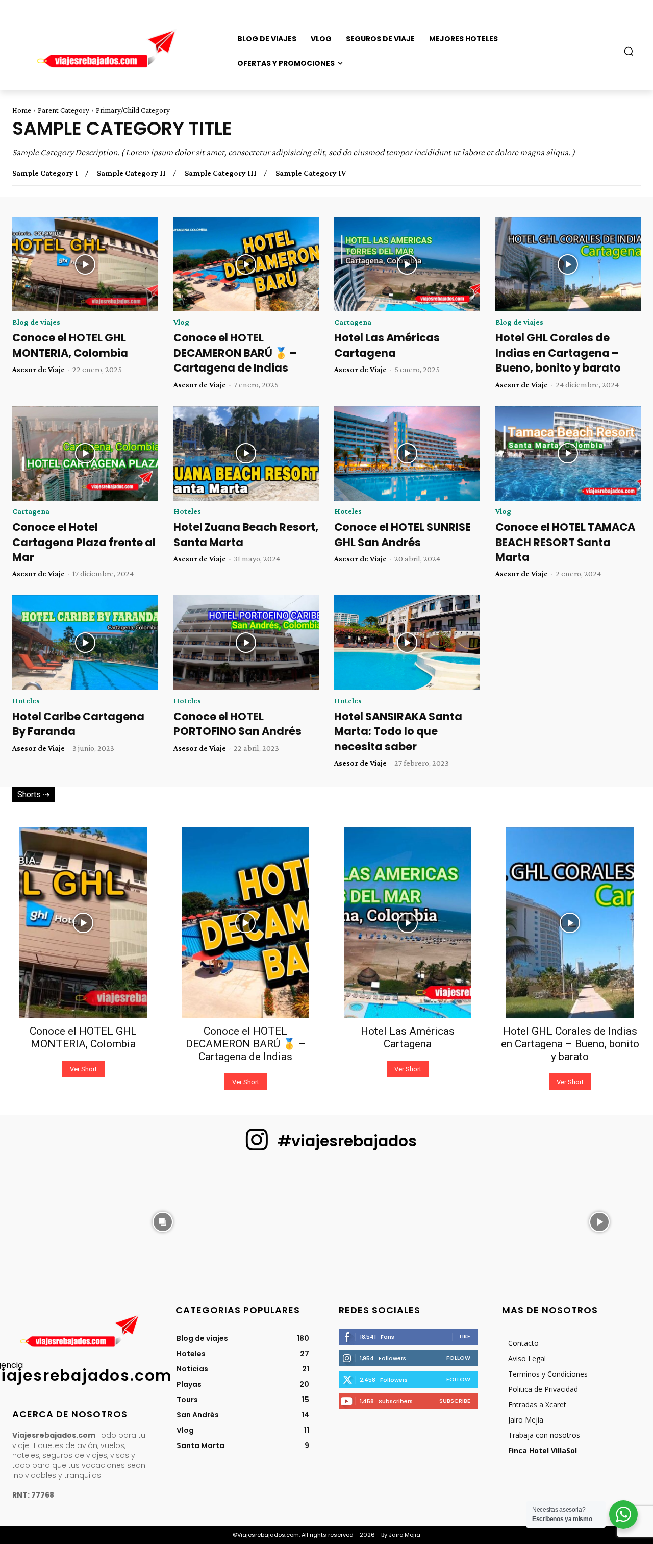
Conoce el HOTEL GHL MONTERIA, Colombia (70, 345)
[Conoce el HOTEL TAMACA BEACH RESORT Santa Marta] (568, 453)
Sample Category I (45, 173)
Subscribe (454, 1400)
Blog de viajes (36, 322)
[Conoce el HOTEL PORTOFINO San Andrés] (246, 642)
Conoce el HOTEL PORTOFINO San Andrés (237, 724)
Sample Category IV (310, 173)
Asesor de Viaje (38, 369)
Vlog (181, 322)
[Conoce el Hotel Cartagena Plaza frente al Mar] (85, 453)
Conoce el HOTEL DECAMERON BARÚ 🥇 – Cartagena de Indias (235, 352)
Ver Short (83, 1069)
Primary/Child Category (133, 110)
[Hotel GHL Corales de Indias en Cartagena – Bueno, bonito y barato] (568, 264)
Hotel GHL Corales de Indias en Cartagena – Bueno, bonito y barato (558, 352)
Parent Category (63, 110)
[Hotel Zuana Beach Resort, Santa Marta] (246, 453)
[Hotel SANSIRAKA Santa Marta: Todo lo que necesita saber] (407, 642)
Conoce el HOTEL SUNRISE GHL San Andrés (402, 534)
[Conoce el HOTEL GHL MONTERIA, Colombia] (85, 264)
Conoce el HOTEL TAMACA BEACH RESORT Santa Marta (565, 542)
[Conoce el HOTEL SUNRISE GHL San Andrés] (407, 453)
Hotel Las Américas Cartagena (387, 345)
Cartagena (352, 322)
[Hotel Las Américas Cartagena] (407, 264)
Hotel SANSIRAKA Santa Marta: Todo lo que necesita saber (398, 731)
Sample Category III (221, 173)
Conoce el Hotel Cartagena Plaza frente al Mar (84, 542)
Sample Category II (131, 173)
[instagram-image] (53, 1221)
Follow (458, 1358)
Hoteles (187, 511)
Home (21, 110)
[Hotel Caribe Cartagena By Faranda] (85, 642)
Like (465, 1336)
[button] (628, 51)
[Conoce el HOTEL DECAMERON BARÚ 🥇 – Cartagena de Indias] (246, 264)
